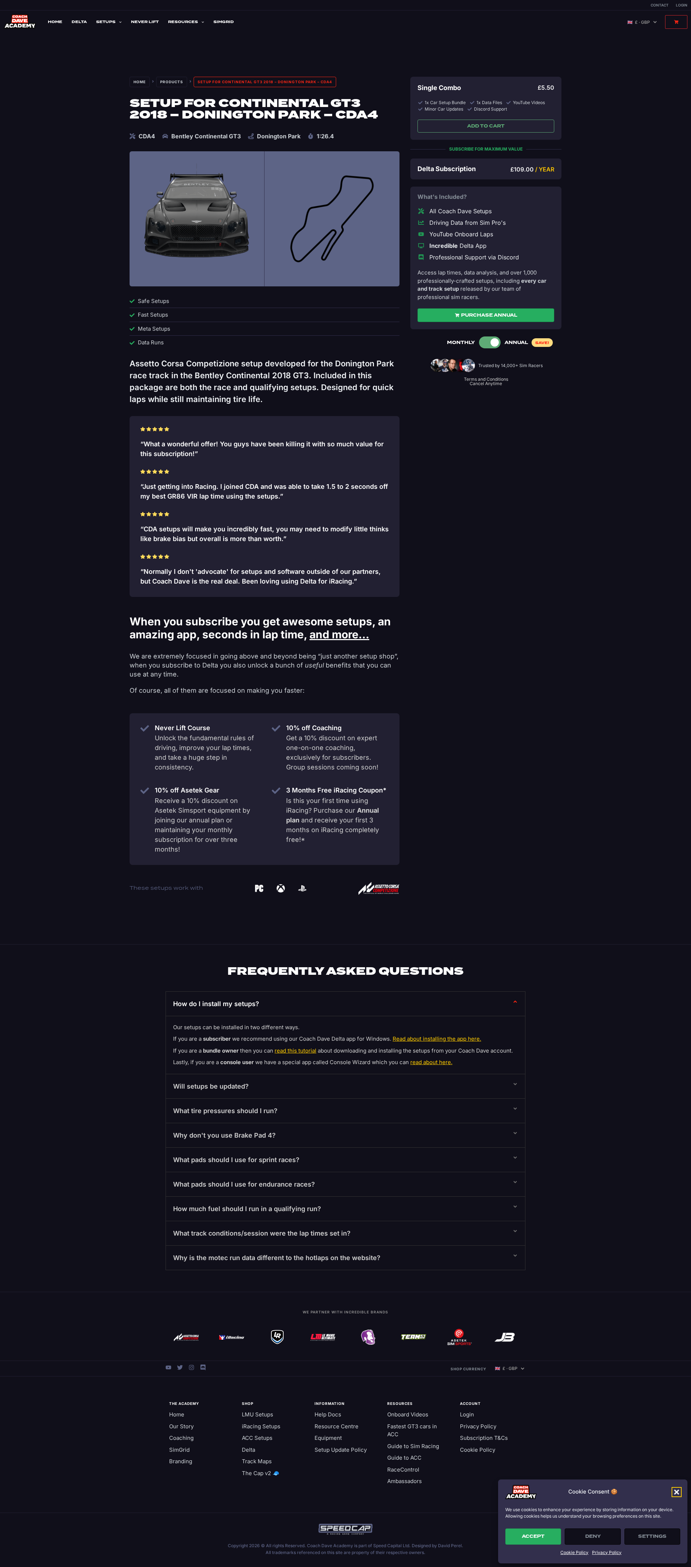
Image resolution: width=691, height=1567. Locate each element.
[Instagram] (191, 1367)
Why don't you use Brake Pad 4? (224, 1135)
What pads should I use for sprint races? (236, 1160)
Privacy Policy (607, 1552)
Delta (79, 21)
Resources (183, 21)
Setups (106, 21)
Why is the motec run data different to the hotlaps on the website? (276, 1258)
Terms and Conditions (486, 379)
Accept (533, 1536)
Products (171, 82)
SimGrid (223, 21)
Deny (593, 1536)
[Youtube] (168, 1367)
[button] (676, 1492)
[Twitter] (180, 1367)
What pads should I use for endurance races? (244, 1184)
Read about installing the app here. (437, 1038)
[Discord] (203, 1367)
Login (681, 5)
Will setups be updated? (211, 1086)
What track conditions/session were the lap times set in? (262, 1233)
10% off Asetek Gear (187, 790)
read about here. (431, 1062)
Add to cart (486, 126)
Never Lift (145, 21)
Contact (660, 5)
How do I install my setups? (216, 1004)
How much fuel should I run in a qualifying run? (247, 1209)
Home (55, 21)
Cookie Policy (574, 1552)
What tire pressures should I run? (225, 1111)
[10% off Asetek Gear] (144, 790)
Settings (652, 1536)
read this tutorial (295, 1050)
